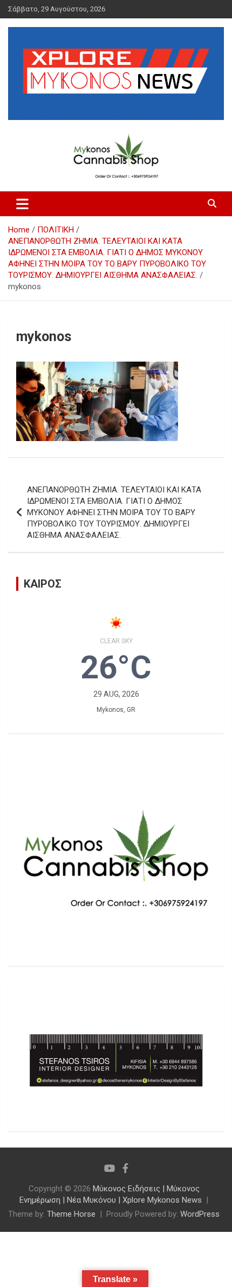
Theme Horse (71, 1214)
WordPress (200, 1214)
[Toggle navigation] (22, 203)
